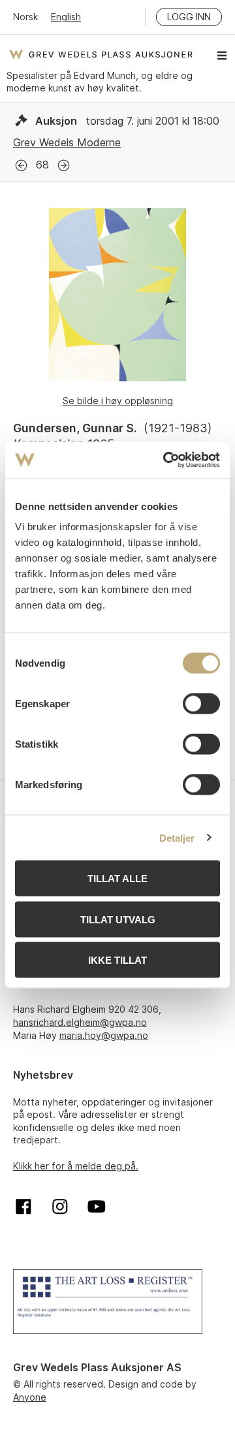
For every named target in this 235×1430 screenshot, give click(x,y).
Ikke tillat (117, 960)
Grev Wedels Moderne (67, 142)
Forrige (21, 165)
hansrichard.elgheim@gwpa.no (80, 1022)
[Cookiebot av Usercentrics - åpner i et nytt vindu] (166, 460)
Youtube (96, 1206)
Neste (63, 165)
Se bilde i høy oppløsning (118, 400)
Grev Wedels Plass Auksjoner (101, 54)
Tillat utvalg (117, 919)
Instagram (60, 1206)
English (66, 16)
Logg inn (189, 16)
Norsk (25, 16)
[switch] (201, 703)
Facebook (23, 1206)
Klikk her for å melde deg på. (75, 1165)
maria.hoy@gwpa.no (103, 1035)
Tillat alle (117, 878)
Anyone (29, 1397)
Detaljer (177, 837)
